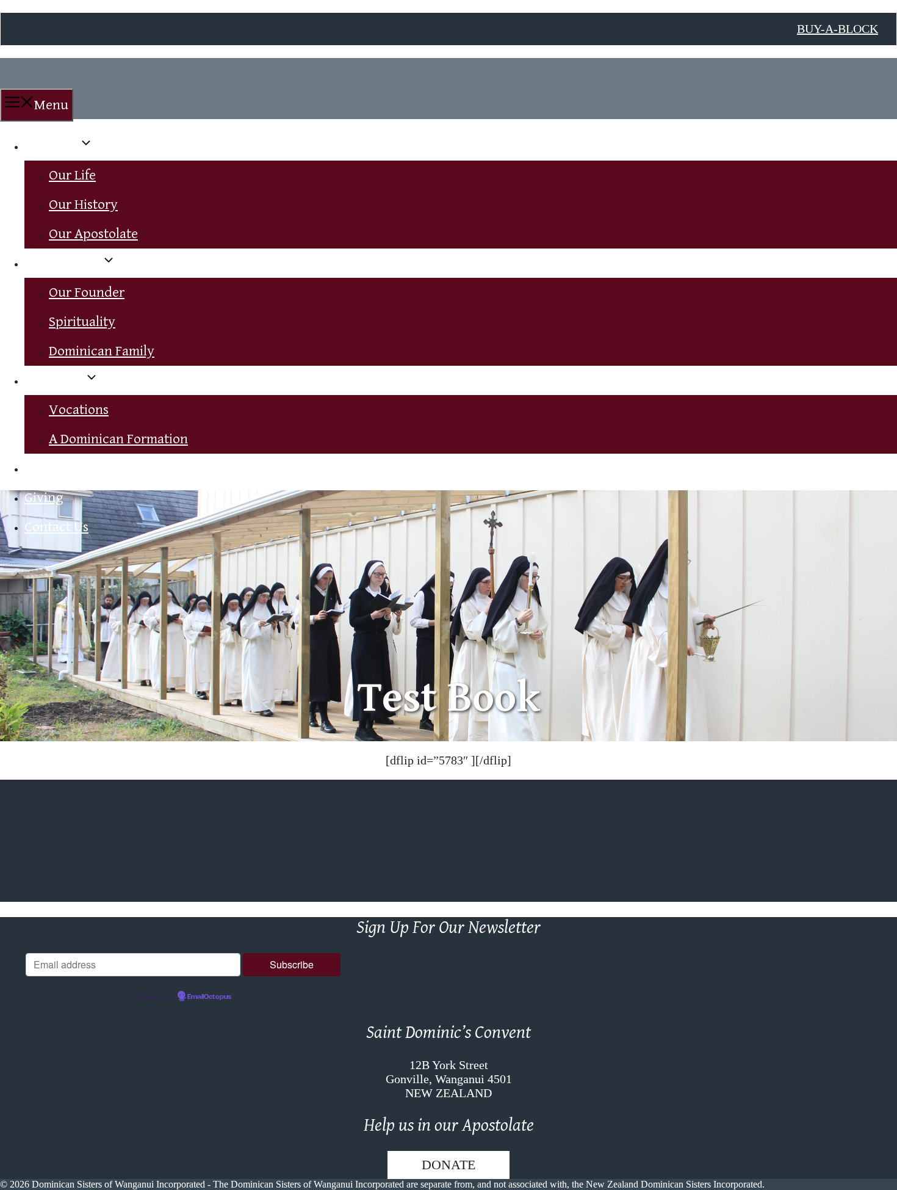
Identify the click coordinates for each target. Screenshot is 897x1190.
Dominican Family (101, 351)
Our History (83, 204)
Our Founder (86, 292)
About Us (51, 145)
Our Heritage (62, 263)
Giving (43, 497)
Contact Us (56, 526)
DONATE (448, 1164)
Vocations (54, 380)
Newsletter (56, 468)
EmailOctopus (209, 997)
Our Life (72, 175)
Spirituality (82, 321)
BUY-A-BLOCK (837, 28)
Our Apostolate (93, 233)
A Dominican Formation (118, 439)
